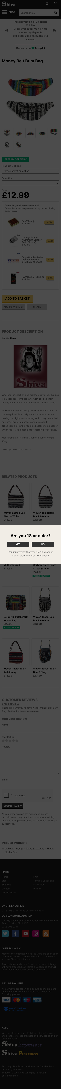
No (43, 544)
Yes (18, 544)
